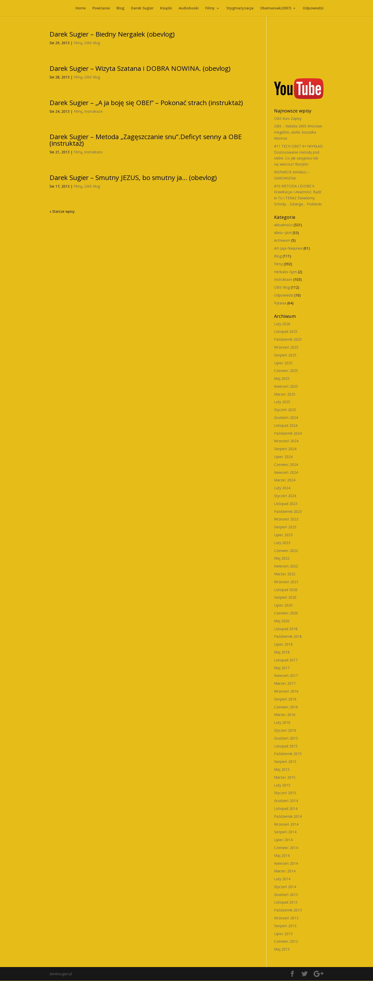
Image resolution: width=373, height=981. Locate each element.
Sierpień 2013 (285, 925)
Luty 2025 (282, 401)
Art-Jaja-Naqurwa (288, 248)
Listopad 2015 (285, 746)
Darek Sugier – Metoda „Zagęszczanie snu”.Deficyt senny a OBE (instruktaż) (145, 140)
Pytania (280, 303)
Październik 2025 (288, 339)
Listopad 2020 (285, 589)
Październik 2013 (288, 910)
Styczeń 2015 (285, 792)
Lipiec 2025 (283, 363)
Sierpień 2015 (285, 761)
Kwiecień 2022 (286, 566)
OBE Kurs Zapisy (287, 118)
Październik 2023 (288, 511)
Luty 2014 (282, 878)
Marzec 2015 (284, 777)
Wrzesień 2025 (286, 347)
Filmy (210, 8)
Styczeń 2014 (285, 886)
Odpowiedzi (313, 8)
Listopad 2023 (285, 503)
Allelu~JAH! (283, 232)
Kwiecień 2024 (286, 472)
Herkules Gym (285, 271)
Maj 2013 (282, 949)
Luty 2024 (282, 487)
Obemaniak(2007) (275, 8)
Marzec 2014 (284, 871)
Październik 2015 (288, 753)
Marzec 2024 (284, 480)
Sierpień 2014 (285, 831)
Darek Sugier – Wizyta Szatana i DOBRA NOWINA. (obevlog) (139, 68)
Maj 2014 (282, 855)
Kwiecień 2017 (286, 675)
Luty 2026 (282, 323)
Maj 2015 (282, 769)
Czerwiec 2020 (286, 613)
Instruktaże (93, 111)
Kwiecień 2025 (286, 386)
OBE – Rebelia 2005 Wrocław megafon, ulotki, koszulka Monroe (298, 132)
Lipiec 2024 (283, 456)
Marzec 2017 (284, 683)
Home (80, 8)
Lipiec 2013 (283, 933)
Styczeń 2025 (285, 409)
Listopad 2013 (285, 902)
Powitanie (101, 8)
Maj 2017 (282, 667)
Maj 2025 (282, 378)
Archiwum (282, 240)
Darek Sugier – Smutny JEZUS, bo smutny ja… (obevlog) (133, 177)
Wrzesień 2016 (286, 691)
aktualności (283, 224)
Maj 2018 (282, 652)
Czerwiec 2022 (286, 550)
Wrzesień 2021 (286, 581)
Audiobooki (189, 8)
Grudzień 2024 (286, 417)
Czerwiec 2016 (286, 707)
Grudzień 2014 (286, 800)
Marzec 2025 (284, 394)
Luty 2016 (282, 722)
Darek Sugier (142, 8)
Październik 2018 (288, 636)
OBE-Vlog (92, 42)
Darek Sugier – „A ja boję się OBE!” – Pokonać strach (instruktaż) (146, 102)
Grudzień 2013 (286, 894)
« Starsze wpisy (62, 211)
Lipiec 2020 (283, 605)
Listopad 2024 (285, 425)
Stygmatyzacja (239, 8)
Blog (120, 8)
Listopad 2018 (285, 628)
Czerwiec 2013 (286, 941)
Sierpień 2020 (285, 597)
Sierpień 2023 (285, 527)
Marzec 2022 (284, 573)
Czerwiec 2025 (286, 370)
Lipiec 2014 (283, 839)
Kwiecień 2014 (286, 863)
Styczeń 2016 (285, 730)
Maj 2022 (282, 558)
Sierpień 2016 (285, 699)
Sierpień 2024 (285, 448)
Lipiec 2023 (283, 534)
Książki (166, 8)
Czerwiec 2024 (286, 464)
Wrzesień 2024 (286, 440)
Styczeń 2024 (285, 495)
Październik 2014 (288, 816)
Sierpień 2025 (285, 355)
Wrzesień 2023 (286, 519)
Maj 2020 (282, 620)
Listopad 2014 (285, 808)
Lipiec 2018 (283, 644)
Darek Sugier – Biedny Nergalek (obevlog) (112, 34)
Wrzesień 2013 (286, 917)
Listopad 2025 (285, 331)
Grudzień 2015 (286, 738)
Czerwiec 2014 (286, 847)
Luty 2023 (282, 542)
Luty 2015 (282, 785)
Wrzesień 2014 (286, 824)
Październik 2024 (288, 433)
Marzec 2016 (284, 714)
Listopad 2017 (285, 660)
